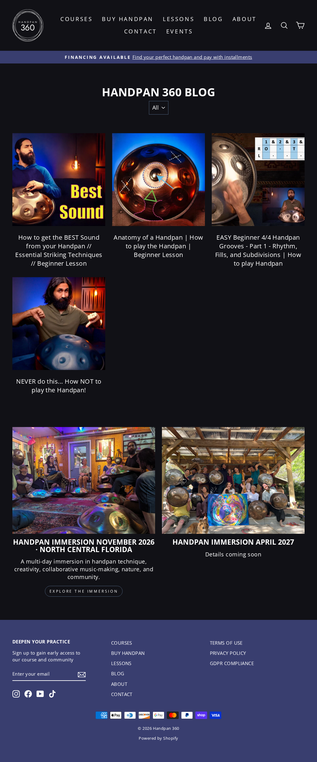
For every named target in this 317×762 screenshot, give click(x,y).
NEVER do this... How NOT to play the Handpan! (58, 385)
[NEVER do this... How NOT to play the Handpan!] (58, 323)
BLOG (213, 19)
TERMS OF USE (226, 643)
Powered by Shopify (158, 738)
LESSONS (178, 19)
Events (179, 31)
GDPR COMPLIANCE (232, 663)
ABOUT (244, 19)
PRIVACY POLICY (228, 653)
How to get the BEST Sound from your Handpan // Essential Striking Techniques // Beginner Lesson (58, 250)
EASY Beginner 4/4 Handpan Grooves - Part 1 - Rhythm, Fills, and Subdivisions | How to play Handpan (258, 250)
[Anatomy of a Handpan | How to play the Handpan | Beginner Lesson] (158, 179)
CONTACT (140, 31)
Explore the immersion (84, 591)
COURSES (76, 19)
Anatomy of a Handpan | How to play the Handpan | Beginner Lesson (158, 246)
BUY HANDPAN (128, 19)
